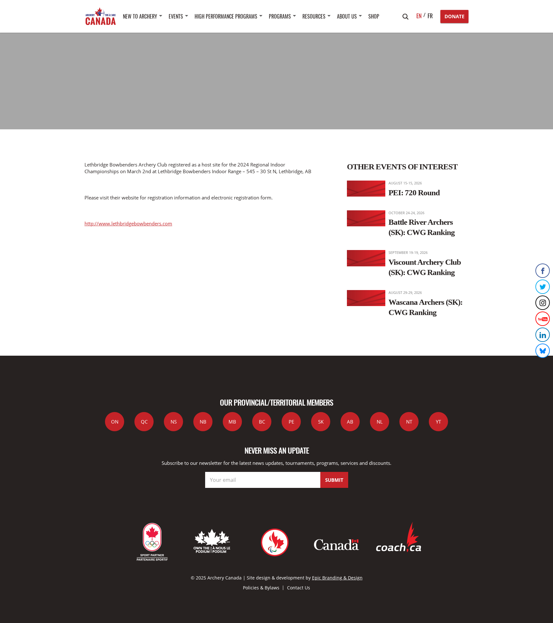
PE (291, 421)
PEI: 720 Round (414, 192)
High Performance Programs (226, 16)
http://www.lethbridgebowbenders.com (128, 223)
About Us (347, 16)
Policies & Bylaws (261, 588)
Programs (280, 16)
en (419, 16)
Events (176, 16)
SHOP (373, 16)
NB (203, 421)
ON (114, 421)
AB (350, 421)
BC (262, 421)
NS (174, 421)
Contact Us (298, 588)
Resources (313, 16)
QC (144, 421)
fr (430, 16)
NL (380, 421)
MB (232, 421)
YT (438, 421)
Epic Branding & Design (337, 578)
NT (409, 421)
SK (321, 421)
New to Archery (140, 16)
